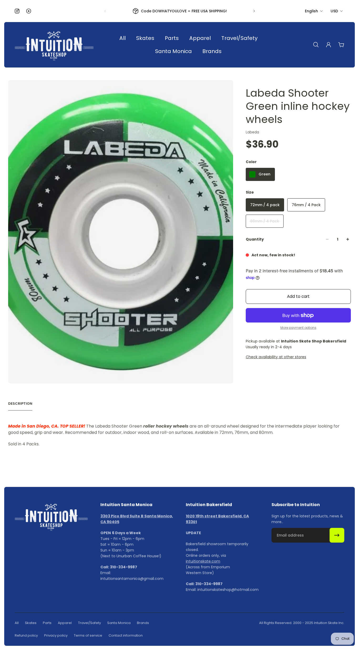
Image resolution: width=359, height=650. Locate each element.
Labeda (252, 132)
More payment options (298, 328)
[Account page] (328, 44)
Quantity (255, 239)
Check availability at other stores (276, 357)
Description (20, 403)
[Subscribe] (337, 535)
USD (334, 11)
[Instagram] (17, 11)
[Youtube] (28, 11)
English (311, 11)
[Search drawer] (316, 44)
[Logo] (54, 44)
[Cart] (341, 44)
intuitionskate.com (203, 561)
